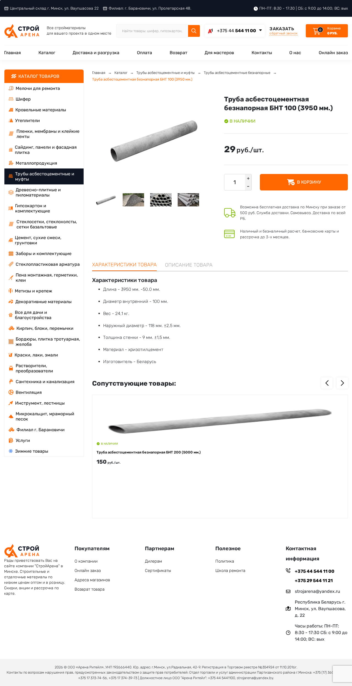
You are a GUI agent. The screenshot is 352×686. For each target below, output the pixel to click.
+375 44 (236, 30)
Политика (224, 561)
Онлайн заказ (333, 52)
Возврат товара (90, 589)
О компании (86, 561)
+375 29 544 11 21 (314, 580)
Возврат (178, 52)
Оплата (144, 52)
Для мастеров (219, 52)
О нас (295, 52)
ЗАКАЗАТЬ (284, 30)
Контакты (262, 52)
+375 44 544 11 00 (314, 571)
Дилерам (153, 561)
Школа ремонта (230, 570)
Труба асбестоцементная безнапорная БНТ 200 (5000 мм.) (149, 452)
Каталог (46, 52)
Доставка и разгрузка (96, 52)
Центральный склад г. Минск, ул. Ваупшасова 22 (54, 8)
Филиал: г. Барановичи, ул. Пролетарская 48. (150, 8)
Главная (12, 52)
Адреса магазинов (92, 579)
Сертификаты (158, 570)
